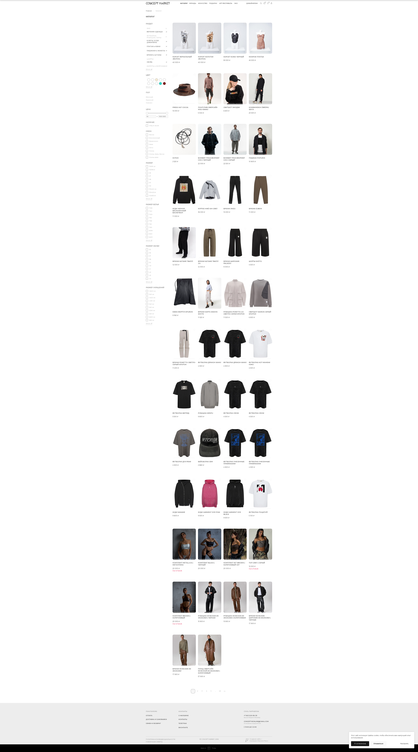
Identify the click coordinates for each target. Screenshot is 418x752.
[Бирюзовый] (160, 83)
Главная (149, 11)
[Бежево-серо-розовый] (153, 79)
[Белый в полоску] (156, 83)
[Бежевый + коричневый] (164, 79)
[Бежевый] (156, 79)
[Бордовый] (164, 83)
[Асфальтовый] (149, 79)
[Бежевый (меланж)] (160, 79)
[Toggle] (166, 28)
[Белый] (153, 83)
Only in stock (154, 126)
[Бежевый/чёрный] (149, 83)
